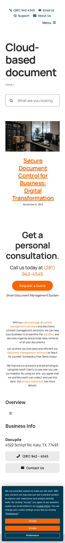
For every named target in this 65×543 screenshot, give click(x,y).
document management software (27, 352)
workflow (49, 334)
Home (8, 84)
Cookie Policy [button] (43, 506)
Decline (32, 528)
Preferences (32, 535)
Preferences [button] (12, 513)
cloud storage (31, 322)
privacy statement (33, 381)
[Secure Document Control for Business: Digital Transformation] (32, 136)
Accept (32, 521)
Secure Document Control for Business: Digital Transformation (33, 179)
